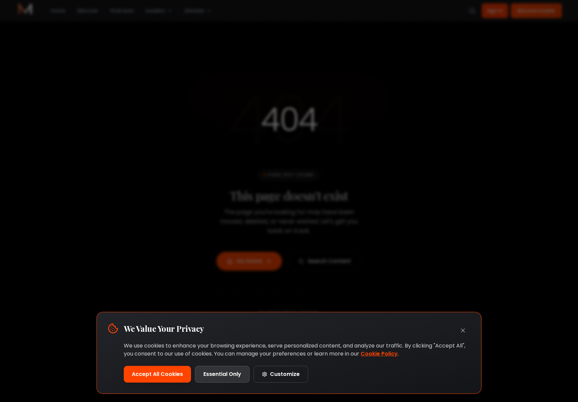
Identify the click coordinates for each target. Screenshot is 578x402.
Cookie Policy (379, 354)
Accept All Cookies (157, 374)
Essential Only (222, 374)
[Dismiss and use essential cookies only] (463, 330)
